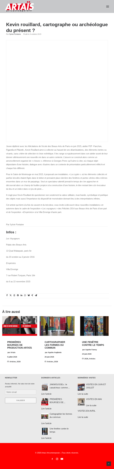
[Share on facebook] (7, 295)
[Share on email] (36, 295)
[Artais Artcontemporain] (19, 6)
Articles (13, 362)
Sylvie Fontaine (15, 34)
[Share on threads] (14, 295)
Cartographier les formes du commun (55, 345)
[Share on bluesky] (28, 295)
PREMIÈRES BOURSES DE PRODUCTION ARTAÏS (19, 345)
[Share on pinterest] (17, 295)
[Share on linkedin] (21, 295)
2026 (19, 362)
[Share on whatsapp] (25, 295)
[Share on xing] (32, 295)
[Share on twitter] (10, 295)
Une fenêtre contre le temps (93, 343)
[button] (107, 6)
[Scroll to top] (108, 463)
